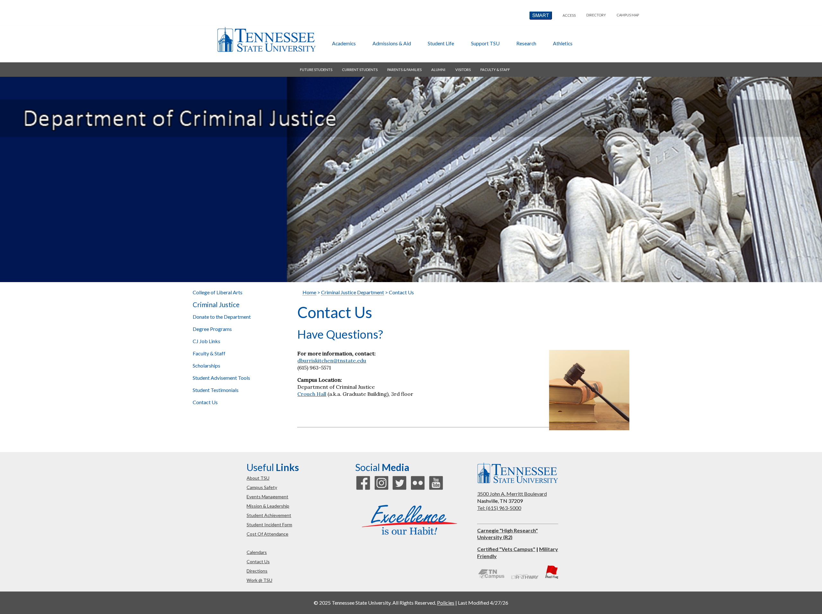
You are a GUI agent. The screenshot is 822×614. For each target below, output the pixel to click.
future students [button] (316, 69)
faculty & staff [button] (495, 69)
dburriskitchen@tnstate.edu (331, 360)
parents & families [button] (404, 69)
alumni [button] (438, 69)
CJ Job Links (206, 341)
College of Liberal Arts (217, 292)
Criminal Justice (216, 304)
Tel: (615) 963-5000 (499, 508)
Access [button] (569, 15)
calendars (257, 552)
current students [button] (360, 69)
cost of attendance (267, 534)
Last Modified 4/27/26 (483, 603)
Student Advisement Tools (221, 378)
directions (257, 571)
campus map (627, 15)
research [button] (526, 43)
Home (309, 292)
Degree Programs (212, 329)
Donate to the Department (222, 317)
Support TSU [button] (485, 43)
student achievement (269, 515)
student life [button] (441, 43)
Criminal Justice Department (352, 292)
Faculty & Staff (209, 353)
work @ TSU (259, 580)
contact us (258, 561)
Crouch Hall (311, 394)
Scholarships (206, 365)
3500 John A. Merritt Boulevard (512, 494)
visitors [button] (463, 69)
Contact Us (205, 402)
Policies (445, 603)
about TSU (258, 478)
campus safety (262, 487)
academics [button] (344, 43)
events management (267, 496)
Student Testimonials (216, 390)
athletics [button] (563, 43)
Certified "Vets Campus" (506, 549)
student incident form (269, 524)
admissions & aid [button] (391, 43)
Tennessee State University (266, 39)
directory (596, 15)
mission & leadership (268, 506)
